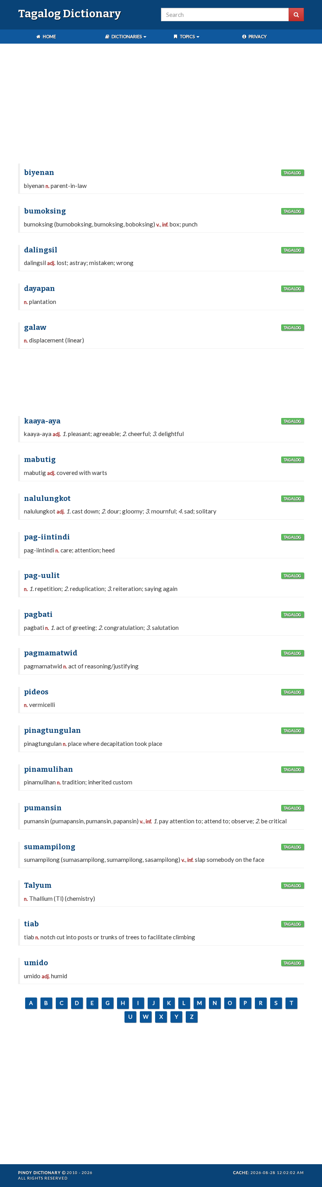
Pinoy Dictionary (39, 1172)
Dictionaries (127, 36)
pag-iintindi (47, 537)
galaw (35, 327)
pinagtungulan (52, 730)
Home (49, 36)
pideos (36, 692)
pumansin (43, 808)
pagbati (38, 614)
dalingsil (40, 250)
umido (36, 963)
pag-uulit (42, 575)
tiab (31, 924)
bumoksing (45, 211)
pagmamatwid (50, 653)
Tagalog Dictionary (69, 13)
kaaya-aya (42, 421)
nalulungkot (47, 498)
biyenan (39, 172)
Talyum (37, 885)
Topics (187, 36)
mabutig (40, 459)
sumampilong (49, 847)
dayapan (39, 288)
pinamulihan (48, 769)
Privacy (257, 36)
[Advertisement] (161, 105)
